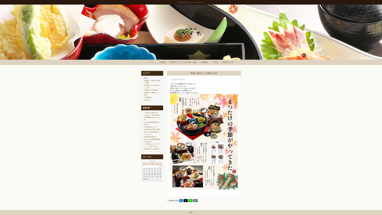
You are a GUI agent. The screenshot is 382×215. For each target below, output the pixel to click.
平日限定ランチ (175, 62)
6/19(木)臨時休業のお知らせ (151, 123)
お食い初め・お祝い (190, 62)
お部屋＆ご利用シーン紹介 (152, 94)
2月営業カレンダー (151, 127)
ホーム (151, 62)
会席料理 (204, 62)
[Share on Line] (190, 200)
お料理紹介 (148, 97)
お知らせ (147, 100)
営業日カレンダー (229, 62)
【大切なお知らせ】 (151, 112)
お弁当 (215, 62)
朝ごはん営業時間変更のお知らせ (152, 140)
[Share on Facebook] (181, 200)
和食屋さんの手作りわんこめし (152, 86)
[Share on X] (186, 200)
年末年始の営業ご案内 (152, 129)
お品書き (163, 62)
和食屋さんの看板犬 (151, 90)
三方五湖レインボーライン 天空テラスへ (152, 145)
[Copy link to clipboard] (195, 200)
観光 (145, 78)
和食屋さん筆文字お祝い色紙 (152, 82)
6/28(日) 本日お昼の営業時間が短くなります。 (152, 117)
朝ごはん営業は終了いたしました (152, 133)
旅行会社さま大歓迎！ (152, 149)
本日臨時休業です (150, 137)
